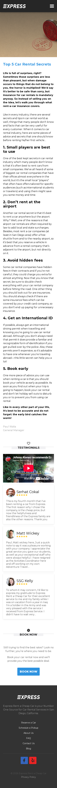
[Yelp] (32, 760)
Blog (28, 748)
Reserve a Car (28, 722)
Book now (28, 671)
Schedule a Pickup (28, 727)
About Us (28, 733)
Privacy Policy (28, 777)
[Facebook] (24, 760)
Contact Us (29, 743)
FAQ (28, 738)
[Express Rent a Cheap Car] (14, 6)
